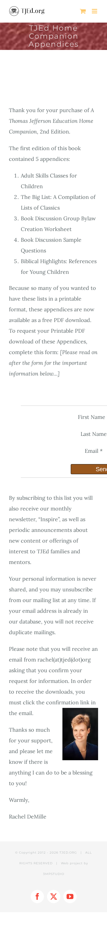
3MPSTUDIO (53, 874)
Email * (94, 450)
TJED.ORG (68, 852)
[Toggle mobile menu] (95, 11)
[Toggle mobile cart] (83, 11)
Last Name (94, 433)
